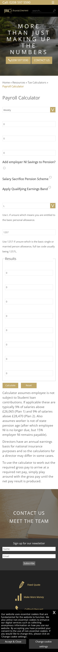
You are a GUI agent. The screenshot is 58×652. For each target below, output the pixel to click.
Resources (18, 82)
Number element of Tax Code (20, 227)
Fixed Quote (33, 584)
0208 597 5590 (19, 2)
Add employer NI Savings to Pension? (28, 162)
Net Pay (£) (12, 296)
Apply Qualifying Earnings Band (25, 189)
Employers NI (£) (15, 310)
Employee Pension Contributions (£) (25, 339)
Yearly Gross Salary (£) (16, 119)
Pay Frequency (11, 104)
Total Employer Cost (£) (18, 325)
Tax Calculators (37, 82)
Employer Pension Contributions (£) (25, 353)
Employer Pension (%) (15, 147)
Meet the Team (29, 521)
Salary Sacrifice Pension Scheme (25, 179)
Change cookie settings (43, 644)
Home (6, 82)
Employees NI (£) (15, 282)
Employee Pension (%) (15, 133)
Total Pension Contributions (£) (23, 368)
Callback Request (34, 609)
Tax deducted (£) (15, 267)
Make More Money (34, 597)
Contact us (29, 513)
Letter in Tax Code (13, 200)
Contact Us (42, 60)
